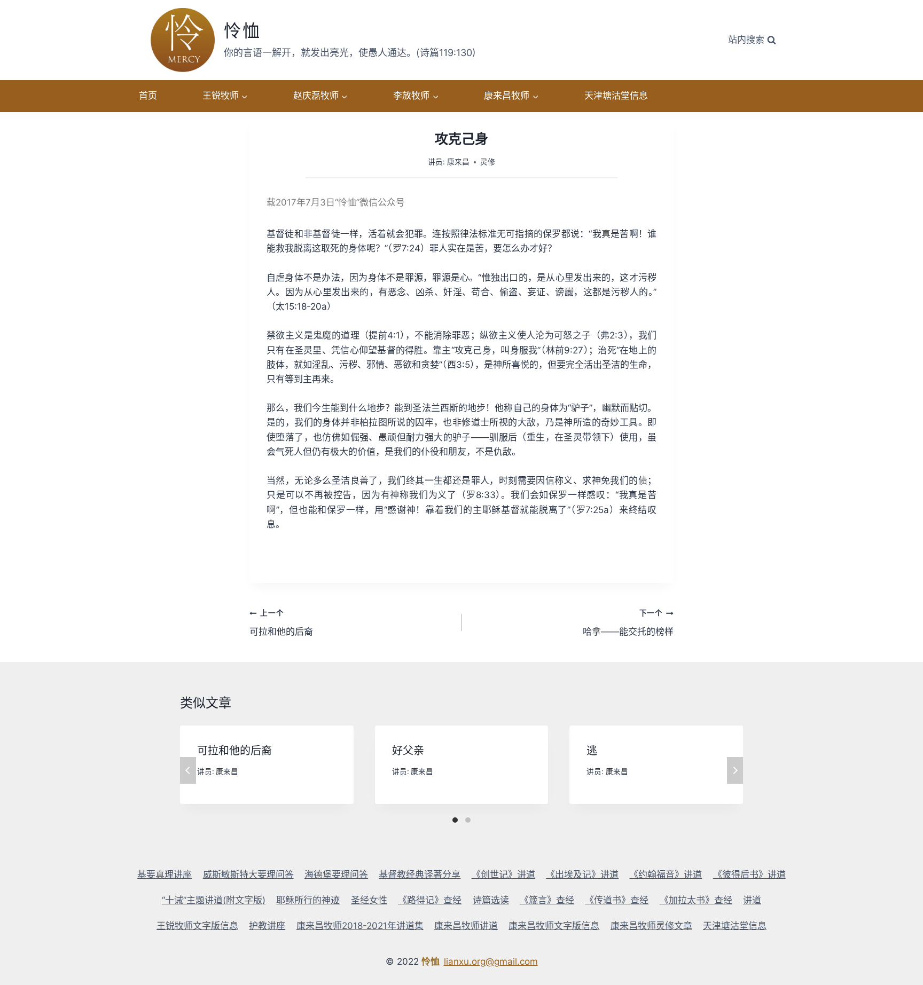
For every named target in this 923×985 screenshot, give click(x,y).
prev (188, 770)
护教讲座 (267, 925)
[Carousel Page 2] (468, 820)
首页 (148, 95)
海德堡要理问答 (336, 874)
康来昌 (458, 161)
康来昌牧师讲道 (466, 925)
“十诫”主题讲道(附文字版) (213, 900)
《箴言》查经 (547, 900)
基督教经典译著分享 (419, 874)
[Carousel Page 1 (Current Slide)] (455, 820)
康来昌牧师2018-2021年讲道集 (360, 925)
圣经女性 (369, 900)
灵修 (487, 161)
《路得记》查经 (430, 900)
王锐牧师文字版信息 (197, 925)
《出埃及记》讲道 (582, 874)
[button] (244, 96)
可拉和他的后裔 (281, 623)
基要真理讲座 (164, 874)
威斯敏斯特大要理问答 (248, 874)
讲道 (752, 900)
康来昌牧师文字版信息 (554, 925)
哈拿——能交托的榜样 (628, 623)
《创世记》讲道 (503, 874)
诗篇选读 (491, 900)
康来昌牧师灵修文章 (651, 925)
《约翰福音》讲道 (665, 874)
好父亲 (408, 750)
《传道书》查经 (616, 900)
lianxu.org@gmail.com (491, 961)
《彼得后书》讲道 (749, 874)
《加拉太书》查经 (696, 900)
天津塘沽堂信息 (616, 95)
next (735, 770)
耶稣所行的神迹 (308, 900)
